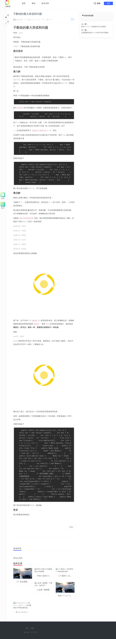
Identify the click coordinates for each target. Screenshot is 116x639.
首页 (23, 3)
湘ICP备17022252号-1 (30, 632)
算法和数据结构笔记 (21, 515)
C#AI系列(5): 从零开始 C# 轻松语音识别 (74, 576)
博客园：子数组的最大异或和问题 (26, 42)
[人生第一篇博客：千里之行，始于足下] (44, 584)
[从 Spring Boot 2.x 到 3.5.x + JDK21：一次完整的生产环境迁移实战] (22, 605)
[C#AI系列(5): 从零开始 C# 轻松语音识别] (65, 570)
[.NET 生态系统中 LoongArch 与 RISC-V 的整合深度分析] (22, 573)
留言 (27, 628)
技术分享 (45, 3)
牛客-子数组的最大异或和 (34, 67)
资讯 (33, 3)
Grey (21, 33)
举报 (71, 527)
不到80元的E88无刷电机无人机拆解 (51, 576)
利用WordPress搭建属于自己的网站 (93, 26)
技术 (2, 207)
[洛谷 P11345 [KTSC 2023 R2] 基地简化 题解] (65, 587)
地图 (32, 628)
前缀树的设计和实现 (47, 214)
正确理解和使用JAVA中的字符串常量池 (94, 33)
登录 (108, 3)
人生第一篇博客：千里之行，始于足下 (52, 590)
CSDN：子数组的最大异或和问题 (26, 46)
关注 (72, 19)
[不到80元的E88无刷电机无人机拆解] (44, 570)
